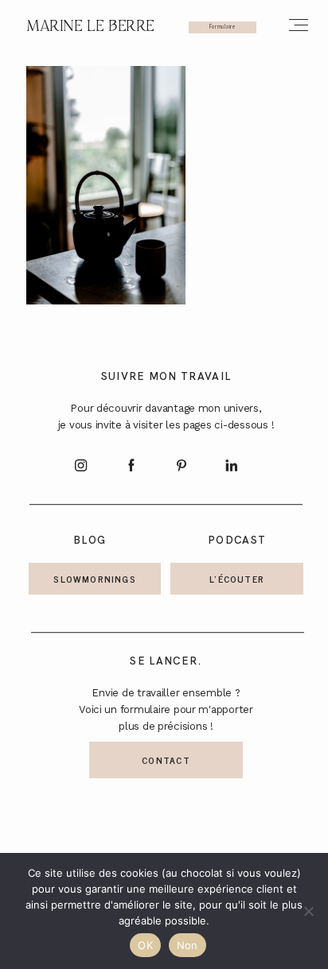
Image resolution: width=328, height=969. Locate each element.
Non (187, 945)
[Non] (308, 911)
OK (145, 945)
